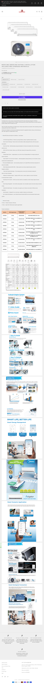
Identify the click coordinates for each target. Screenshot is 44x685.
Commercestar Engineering (8, 68)
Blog (2, 673)
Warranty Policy (4, 662)
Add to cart (22, 93)
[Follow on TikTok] (7, 676)
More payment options (22, 99)
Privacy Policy (4, 671)
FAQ (2, 667)
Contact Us (3, 669)
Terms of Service (4, 664)
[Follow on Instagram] (5, 676)
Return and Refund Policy (6, 666)
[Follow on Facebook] (2, 676)
